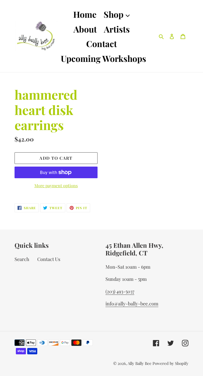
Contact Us (48, 259)
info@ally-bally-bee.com (131, 303)
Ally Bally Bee (139, 363)
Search (22, 259)
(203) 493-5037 (119, 291)
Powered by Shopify (170, 363)
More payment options (56, 185)
